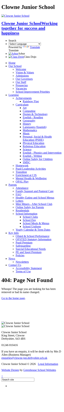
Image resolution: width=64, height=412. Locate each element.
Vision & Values (25, 72)
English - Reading (33, 117)
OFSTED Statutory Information (33, 239)
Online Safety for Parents (30, 207)
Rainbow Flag (31, 101)
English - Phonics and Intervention (42, 152)
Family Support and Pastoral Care (35, 191)
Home (12, 62)
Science (27, 149)
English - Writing (32, 155)
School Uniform (32, 226)
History (27, 123)
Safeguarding (23, 245)
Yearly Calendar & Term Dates (33, 229)
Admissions (22, 75)
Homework (22, 165)
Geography (29, 120)
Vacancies (21, 88)
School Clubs (30, 216)
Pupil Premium (24, 242)
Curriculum (22, 104)
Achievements (24, 98)
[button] (13, 53)
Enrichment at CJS (26, 175)
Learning (14, 94)
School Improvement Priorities (33, 91)
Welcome (21, 69)
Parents (13, 184)
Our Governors (24, 78)
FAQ (18, 194)
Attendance (22, 188)
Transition (21, 171)
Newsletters (22, 261)
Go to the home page (13, 298)
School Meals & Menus (36, 223)
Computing (29, 110)
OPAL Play (22, 181)
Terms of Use (23, 271)
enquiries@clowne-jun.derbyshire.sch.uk (24, 357)
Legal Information (48, 363)
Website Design (10, 370)
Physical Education (33, 143)
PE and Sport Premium (28, 252)
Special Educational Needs (31, 248)
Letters (19, 200)
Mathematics (30, 130)
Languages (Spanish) (34, 127)
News (12, 258)
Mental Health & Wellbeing (31, 178)
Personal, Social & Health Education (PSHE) (37, 138)
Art (24, 107)
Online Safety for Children (38, 159)
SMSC (26, 162)
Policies (20, 255)
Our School (15, 66)
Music (26, 133)
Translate (35, 47)
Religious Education (34, 146)
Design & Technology (35, 114)
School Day (29, 220)
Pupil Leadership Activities (31, 168)
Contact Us (15, 265)
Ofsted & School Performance (32, 236)
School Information (26, 213)
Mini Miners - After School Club (34, 204)
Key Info (14, 232)
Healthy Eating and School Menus (35, 197)
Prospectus (22, 85)
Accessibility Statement (29, 268)
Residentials (22, 210)
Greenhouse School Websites (39, 370)
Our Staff (21, 82)
